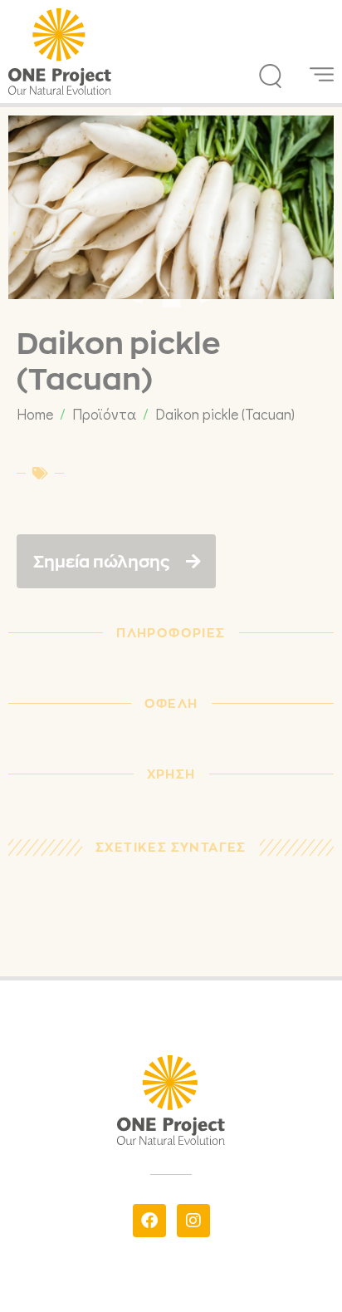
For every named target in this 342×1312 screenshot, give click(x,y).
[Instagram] (193, 1220)
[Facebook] (149, 1220)
